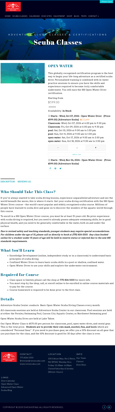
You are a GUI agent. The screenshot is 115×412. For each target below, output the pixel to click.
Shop (69, 16)
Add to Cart (77, 154)
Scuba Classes (20, 16)
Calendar (34, 16)
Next (51, 73)
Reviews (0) (24, 182)
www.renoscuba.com (30, 364)
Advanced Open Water (12, 387)
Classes (80, 361)
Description (8, 182)
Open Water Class (10, 384)
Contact (93, 16)
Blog (76, 16)
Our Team (81, 358)
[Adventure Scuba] (13, 3)
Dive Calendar (8, 381)
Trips (84, 16)
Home (8, 16)
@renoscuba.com (36, 360)
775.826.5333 (26, 357)
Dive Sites (46, 16)
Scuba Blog (6, 390)
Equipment (59, 16)
